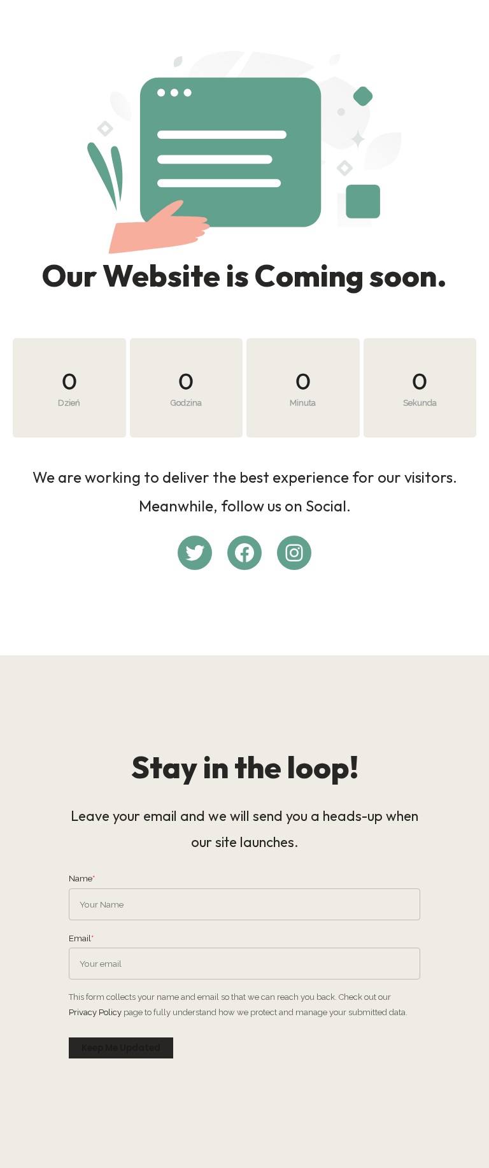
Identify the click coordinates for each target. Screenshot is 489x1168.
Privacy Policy (95, 1012)
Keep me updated (121, 1048)
